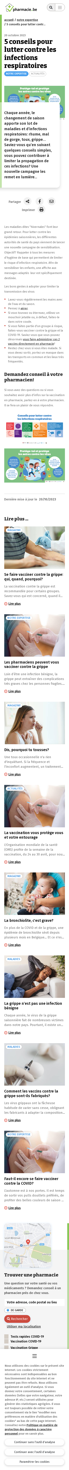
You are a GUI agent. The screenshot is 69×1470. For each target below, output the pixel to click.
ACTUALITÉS (37, 73)
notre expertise (27, 20)
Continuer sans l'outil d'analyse (34, 1442)
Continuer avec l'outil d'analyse (34, 1452)
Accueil (9, 20)
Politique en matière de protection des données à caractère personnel (31, 1429)
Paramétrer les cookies (34, 1461)
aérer (24, 308)
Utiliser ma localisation (24, 1326)
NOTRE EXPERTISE (16, 73)
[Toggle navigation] (60, 7)
